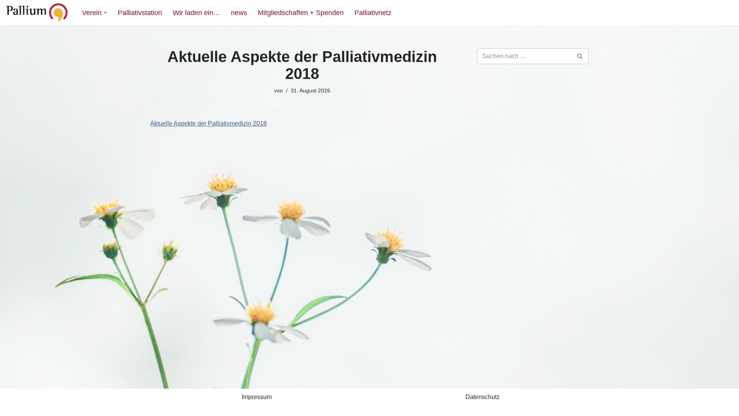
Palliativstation (140, 13)
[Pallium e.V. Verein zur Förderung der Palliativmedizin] (37, 12)
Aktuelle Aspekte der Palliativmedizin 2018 (208, 123)
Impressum (257, 397)
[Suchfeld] (580, 56)
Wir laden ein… (196, 13)
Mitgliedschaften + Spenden (301, 13)
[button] (105, 12)
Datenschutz (482, 397)
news (239, 13)
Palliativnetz (372, 13)
